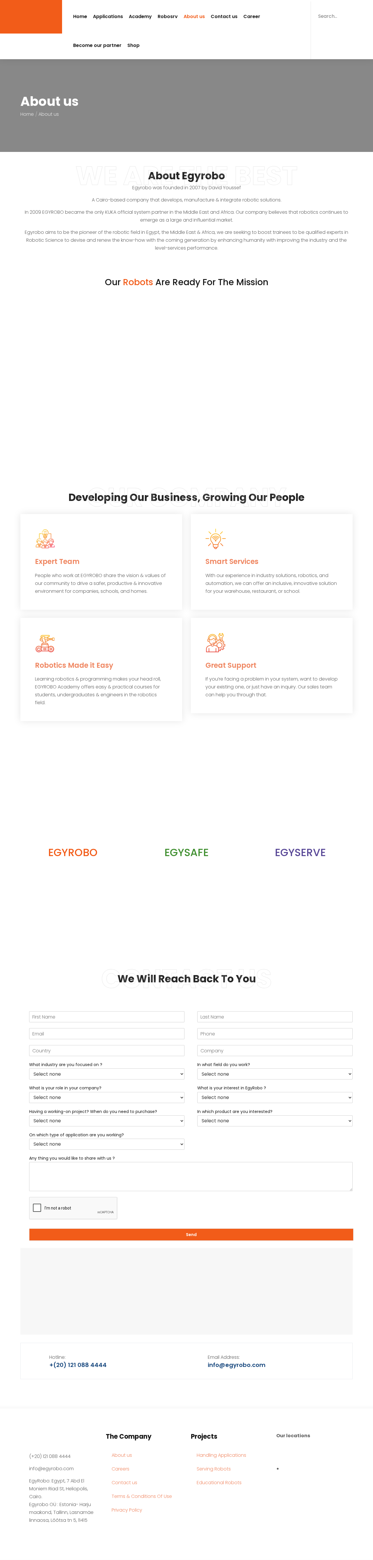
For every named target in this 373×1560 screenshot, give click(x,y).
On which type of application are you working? (76, 1134)
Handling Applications (221, 1455)
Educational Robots (219, 1482)
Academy (140, 16)
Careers (120, 1469)
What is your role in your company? (65, 1088)
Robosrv (168, 16)
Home (80, 16)
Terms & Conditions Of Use (142, 1496)
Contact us (224, 16)
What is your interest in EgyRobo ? (231, 1088)
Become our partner (97, 45)
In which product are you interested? (234, 1111)
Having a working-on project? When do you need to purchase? (93, 1111)
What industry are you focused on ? (65, 1064)
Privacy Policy (127, 1510)
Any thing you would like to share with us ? (72, 1158)
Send (191, 1235)
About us (194, 16)
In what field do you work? (223, 1064)
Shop (133, 45)
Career (251, 16)
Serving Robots (214, 1469)
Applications (108, 16)
